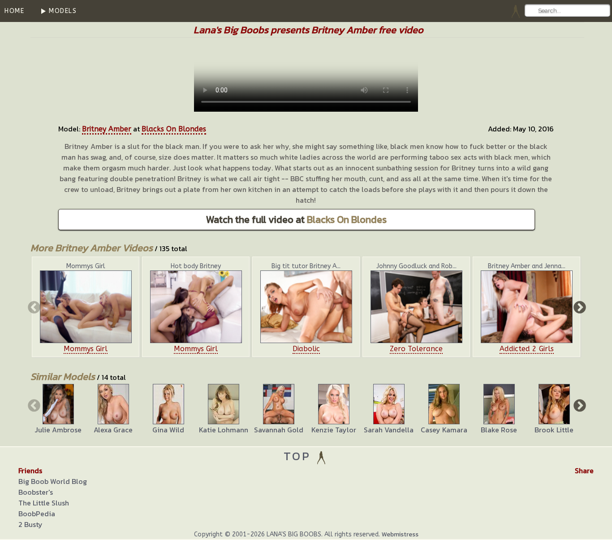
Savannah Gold (278, 429)
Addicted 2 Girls (527, 348)
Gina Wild (168, 429)
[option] (85, 307)
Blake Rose (499, 429)
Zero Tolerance (416, 348)
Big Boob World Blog (52, 481)
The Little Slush (43, 502)
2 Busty (30, 524)
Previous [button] (33, 306)
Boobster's (35, 492)
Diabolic (306, 348)
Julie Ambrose (58, 429)
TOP (299, 456)
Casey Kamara (444, 429)
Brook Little (553, 429)
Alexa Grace (113, 429)
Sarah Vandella (389, 429)
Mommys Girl (86, 348)
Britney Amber (106, 129)
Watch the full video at (296, 219)
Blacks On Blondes (174, 129)
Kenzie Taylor (333, 429)
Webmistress (400, 534)
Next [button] (579, 306)
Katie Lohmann (223, 429)
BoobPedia (36, 513)
